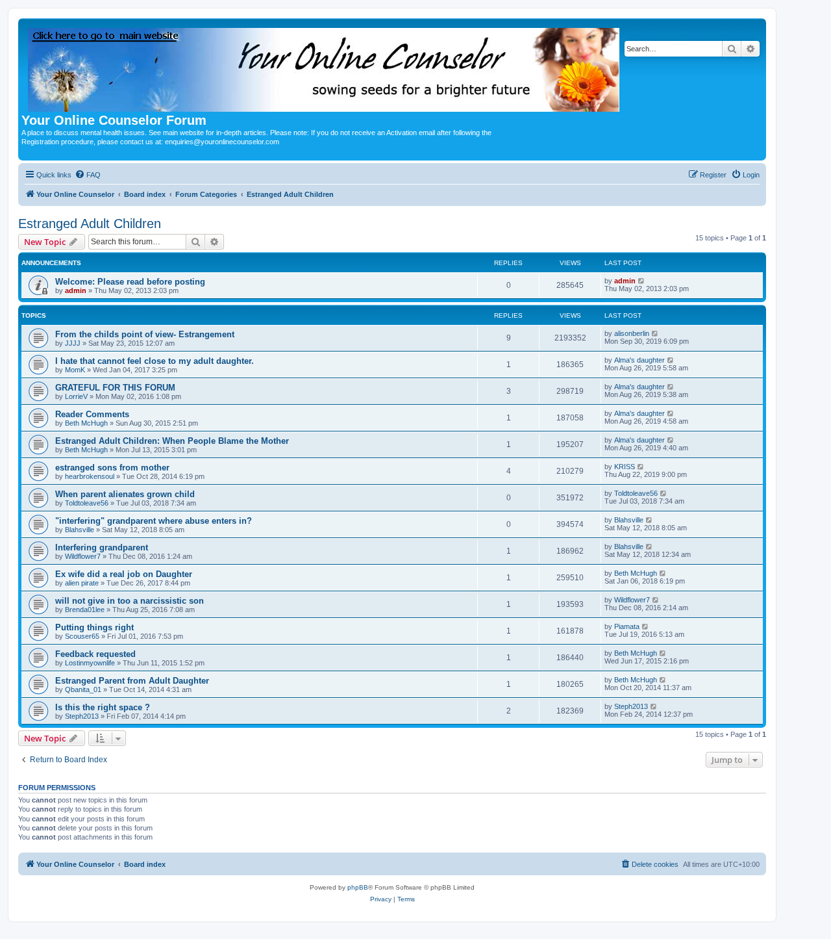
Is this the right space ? (102, 707)
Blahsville (79, 530)
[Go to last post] (642, 281)
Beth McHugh (86, 423)
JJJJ (73, 343)
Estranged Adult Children (89, 223)
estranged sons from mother (112, 467)
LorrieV (76, 396)
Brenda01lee (85, 609)
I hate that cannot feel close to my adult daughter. (154, 361)
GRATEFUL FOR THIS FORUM (115, 387)
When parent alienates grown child (125, 494)
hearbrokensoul (89, 476)
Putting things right (94, 627)
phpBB (357, 887)
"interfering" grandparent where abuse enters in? (153, 521)
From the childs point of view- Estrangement (144, 334)
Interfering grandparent (101, 547)
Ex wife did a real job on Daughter (123, 574)
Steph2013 (82, 716)
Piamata (626, 626)
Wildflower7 (83, 556)
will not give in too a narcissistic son (129, 601)
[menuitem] (88, 175)
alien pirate (82, 583)
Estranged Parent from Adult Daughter (132, 681)
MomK (75, 370)
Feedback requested (95, 654)
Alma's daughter (639, 360)
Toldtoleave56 (86, 503)
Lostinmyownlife (90, 663)
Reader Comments (92, 414)
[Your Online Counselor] (324, 67)
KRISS (624, 466)
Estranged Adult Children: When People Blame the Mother (172, 441)
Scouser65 (82, 636)
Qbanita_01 (83, 689)
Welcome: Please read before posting (130, 282)
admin (75, 290)
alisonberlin (631, 333)
